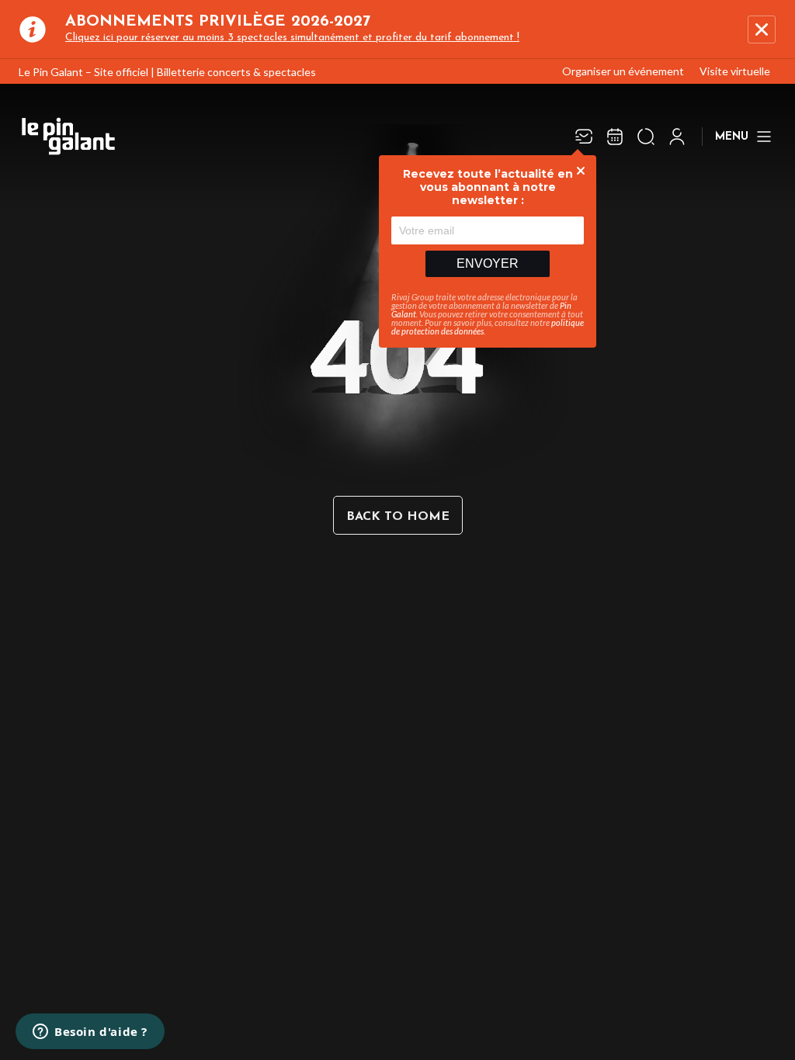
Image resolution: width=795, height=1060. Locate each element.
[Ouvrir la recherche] (646, 136)
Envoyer (488, 263)
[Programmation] (614, 136)
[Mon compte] (677, 136)
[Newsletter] (583, 136)
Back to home (398, 517)
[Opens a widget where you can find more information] (90, 1032)
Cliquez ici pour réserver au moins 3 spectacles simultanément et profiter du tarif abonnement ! (292, 37)
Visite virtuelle (735, 71)
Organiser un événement (623, 71)
